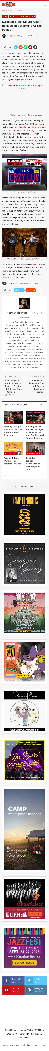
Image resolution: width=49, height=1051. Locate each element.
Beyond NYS (24, 1038)
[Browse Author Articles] (24, 303)
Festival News (10, 453)
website (36, 264)
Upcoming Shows (27, 16)
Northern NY (36, 1034)
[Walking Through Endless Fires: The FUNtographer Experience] (13, 417)
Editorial (8, 422)
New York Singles (33, 453)
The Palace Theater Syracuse (28, 283)
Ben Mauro (12, 283)
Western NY (12, 1034)
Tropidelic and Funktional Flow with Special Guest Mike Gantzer (36, 386)
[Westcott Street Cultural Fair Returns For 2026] (13, 448)
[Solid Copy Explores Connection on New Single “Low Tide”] (35, 448)
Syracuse (14, 16)
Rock (5, 16)
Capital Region (11, 1030)
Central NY (24, 1034)
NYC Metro (40, 1030)
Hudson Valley (26, 1030)
